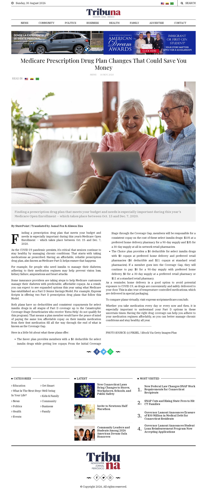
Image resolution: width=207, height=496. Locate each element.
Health (114, 23)
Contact (180, 23)
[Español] (167, 3)
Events (16, 416)
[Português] (172, 3)
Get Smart (47, 385)
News (24, 23)
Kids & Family (50, 396)
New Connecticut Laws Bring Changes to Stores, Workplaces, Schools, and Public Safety (114, 389)
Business (93, 23)
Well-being (48, 390)
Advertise (156, 23)
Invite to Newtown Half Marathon (112, 407)
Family (134, 23)
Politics (70, 23)
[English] (162, 3)
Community (46, 23)
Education (18, 385)
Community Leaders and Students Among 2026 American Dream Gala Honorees (113, 432)
